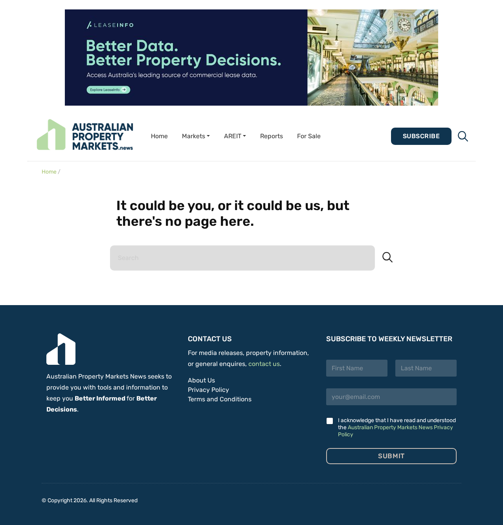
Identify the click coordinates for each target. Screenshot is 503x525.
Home (159, 136)
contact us (264, 364)
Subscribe (421, 136)
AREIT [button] (232, 136)
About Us (201, 380)
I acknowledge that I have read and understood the (397, 427)
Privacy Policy (208, 389)
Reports (271, 136)
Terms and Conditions (220, 399)
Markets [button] (193, 136)
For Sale (309, 136)
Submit (391, 456)
